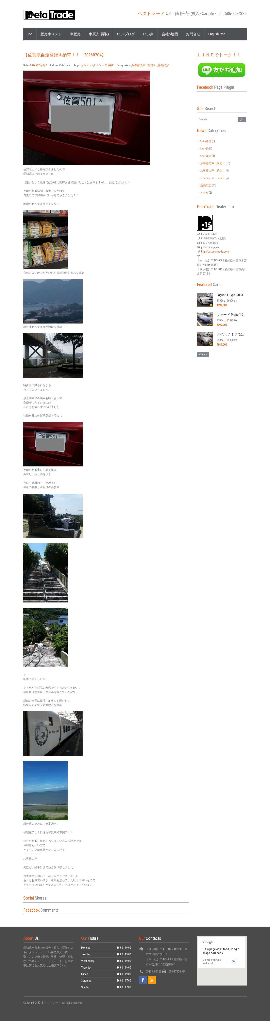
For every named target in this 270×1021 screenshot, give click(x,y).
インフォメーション (212, 178)
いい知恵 (205, 155)
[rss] (152, 980)
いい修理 (205, 141)
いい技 (204, 148)
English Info (216, 34)
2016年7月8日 (38, 65)
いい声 (148, 34)
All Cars (203, 354)
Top (29, 34)
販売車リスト (51, 34)
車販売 (75, 34)
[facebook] (143, 980)
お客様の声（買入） (212, 170)
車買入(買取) (99, 34)
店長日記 (162, 65)
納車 (110, 65)
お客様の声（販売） (143, 65)
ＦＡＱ (204, 192)
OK (233, 961)
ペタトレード (98, 65)
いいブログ (126, 34)
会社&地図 (170, 34)
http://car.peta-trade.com (215, 251)
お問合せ (193, 34)
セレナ (85, 65)
